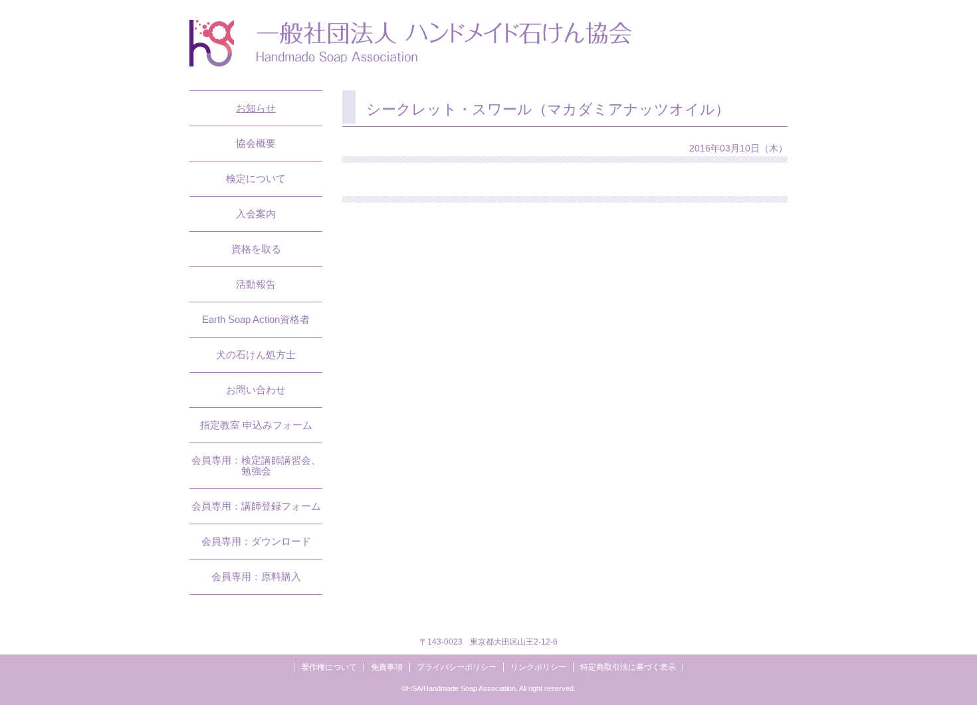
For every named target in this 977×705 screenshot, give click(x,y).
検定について (256, 178)
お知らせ (256, 108)
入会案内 (256, 213)
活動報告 (256, 284)
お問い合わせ (256, 389)
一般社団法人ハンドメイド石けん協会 (410, 43)
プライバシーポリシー (456, 667)
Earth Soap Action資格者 (256, 319)
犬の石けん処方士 (256, 354)
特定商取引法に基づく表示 (628, 667)
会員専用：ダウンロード (256, 541)
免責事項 (387, 667)
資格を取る (256, 248)
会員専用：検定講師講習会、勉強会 (256, 465)
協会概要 (256, 143)
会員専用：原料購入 (256, 576)
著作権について (329, 667)
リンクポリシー (538, 667)
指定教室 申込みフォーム (256, 425)
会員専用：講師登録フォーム (256, 506)
